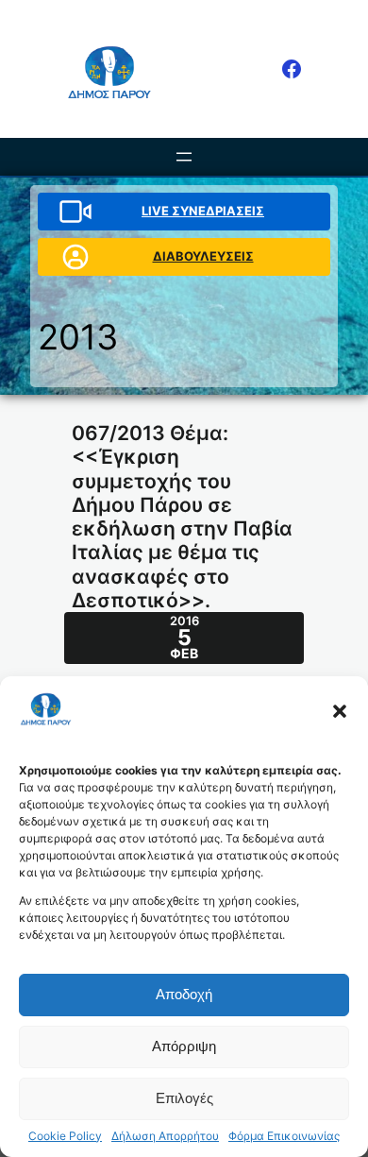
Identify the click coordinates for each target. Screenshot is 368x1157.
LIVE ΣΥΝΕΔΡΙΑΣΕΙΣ (203, 210)
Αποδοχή (184, 994)
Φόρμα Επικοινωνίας (284, 1136)
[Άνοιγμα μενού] (184, 156)
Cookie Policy (65, 1136)
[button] (339, 711)
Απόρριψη (184, 1046)
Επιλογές (184, 1098)
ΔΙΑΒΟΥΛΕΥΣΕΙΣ (203, 256)
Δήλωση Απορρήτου (165, 1136)
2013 (78, 336)
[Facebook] (291, 69)
